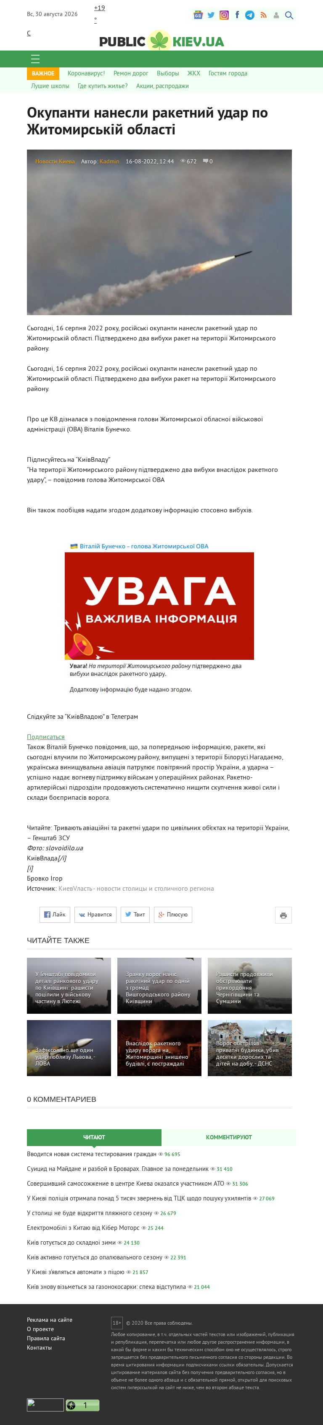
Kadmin (109, 162)
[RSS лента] (263, 14)
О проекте (40, 1329)
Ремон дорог (131, 74)
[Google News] (198, 14)
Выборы (168, 74)
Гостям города (228, 74)
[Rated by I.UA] (45, 1410)
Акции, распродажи (162, 87)
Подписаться (46, 737)
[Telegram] (250, 14)
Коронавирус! (86, 74)
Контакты (39, 1348)
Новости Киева (55, 162)
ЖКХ (194, 74)
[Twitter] (211, 14)
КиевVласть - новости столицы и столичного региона (136, 889)
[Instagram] (224, 14)
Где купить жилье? (103, 87)
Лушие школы (50, 87)
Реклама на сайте (49, 1320)
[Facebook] (237, 14)
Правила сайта (46, 1338)
